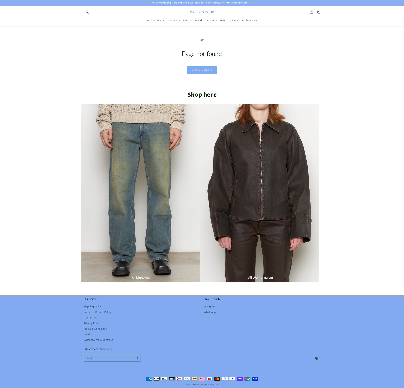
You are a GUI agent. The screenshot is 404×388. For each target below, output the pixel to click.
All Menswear (142, 277)
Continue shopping (202, 70)
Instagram (209, 306)
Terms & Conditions (95, 328)
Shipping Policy (93, 306)
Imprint (88, 334)
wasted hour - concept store (205, 384)
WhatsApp (210, 312)
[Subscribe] (136, 358)
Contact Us (90, 317)
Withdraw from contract (98, 339)
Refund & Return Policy (97, 312)
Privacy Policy (92, 323)
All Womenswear (260, 277)
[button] (87, 12)
